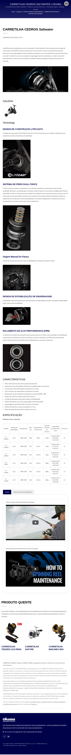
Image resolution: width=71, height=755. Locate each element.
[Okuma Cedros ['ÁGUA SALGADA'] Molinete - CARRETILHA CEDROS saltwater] (10, 110)
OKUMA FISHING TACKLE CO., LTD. (24, 743)
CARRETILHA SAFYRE (8, 648)
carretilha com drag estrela (10, 704)
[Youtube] (8, 736)
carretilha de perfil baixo (59, 702)
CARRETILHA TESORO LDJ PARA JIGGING (59, 649)
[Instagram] (4, 736)
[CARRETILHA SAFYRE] (11, 632)
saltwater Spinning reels (35, 13)
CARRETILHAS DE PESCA (51, 11)
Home (13, 11)
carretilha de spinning (46, 702)
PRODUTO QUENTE (16, 602)
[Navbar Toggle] (66, 3)
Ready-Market (22, 745)
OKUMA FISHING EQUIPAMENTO (33, 11)
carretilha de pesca (35, 702)
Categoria (19, 11)
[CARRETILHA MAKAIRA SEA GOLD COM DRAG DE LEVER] (35, 632)
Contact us (34, 704)
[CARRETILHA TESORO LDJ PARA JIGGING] (59, 632)
